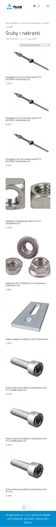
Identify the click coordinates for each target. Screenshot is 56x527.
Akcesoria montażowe (31, 23)
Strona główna (12, 23)
